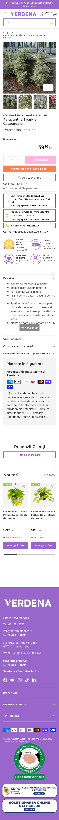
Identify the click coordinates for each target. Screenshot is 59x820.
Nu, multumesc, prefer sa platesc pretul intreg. (38, 425)
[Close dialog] (55, 396)
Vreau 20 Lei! (38, 422)
